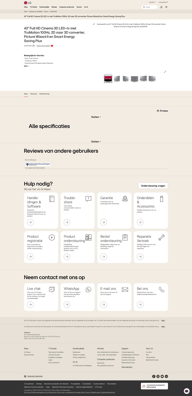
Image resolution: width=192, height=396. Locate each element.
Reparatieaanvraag (128, 362)
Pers (147, 355)
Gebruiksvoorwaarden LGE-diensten (56, 384)
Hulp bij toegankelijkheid (84, 387)
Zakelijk (151, 2)
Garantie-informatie (128, 360)
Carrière (149, 352)
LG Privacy (98, 387)
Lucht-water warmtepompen (106, 355)
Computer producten (66, 7)
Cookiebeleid (86, 384)
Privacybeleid (75, 384)
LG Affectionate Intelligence (82, 365)
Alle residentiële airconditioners (108, 352)
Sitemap (39, 384)
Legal (48, 387)
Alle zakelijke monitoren (105, 365)
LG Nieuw (27, 352)
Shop (26, 7)
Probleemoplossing (128, 357)
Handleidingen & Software (130, 355)
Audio (50, 360)
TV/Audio (33, 7)
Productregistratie (128, 352)
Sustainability (162, 2)
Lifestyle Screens (54, 355)
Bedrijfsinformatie (152, 360)
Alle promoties (29, 355)
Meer (26, 66)
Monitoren (100, 363)
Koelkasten (76, 352)
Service (79, 7)
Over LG (149, 348)
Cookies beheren (99, 384)
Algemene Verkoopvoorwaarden (63, 387)
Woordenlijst (127, 367)
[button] (150, 7)
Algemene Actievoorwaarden (34, 387)
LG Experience (29, 384)
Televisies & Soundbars (35, 11)
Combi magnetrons (79, 357)
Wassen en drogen (79, 355)
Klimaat (54, 7)
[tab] (26, 94)
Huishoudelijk (44, 7)
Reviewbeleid (111, 384)
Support (125, 348)
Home (25, 11)
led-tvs (46, 11)
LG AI (86, 7)
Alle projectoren (53, 362)
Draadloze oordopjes (55, 357)
